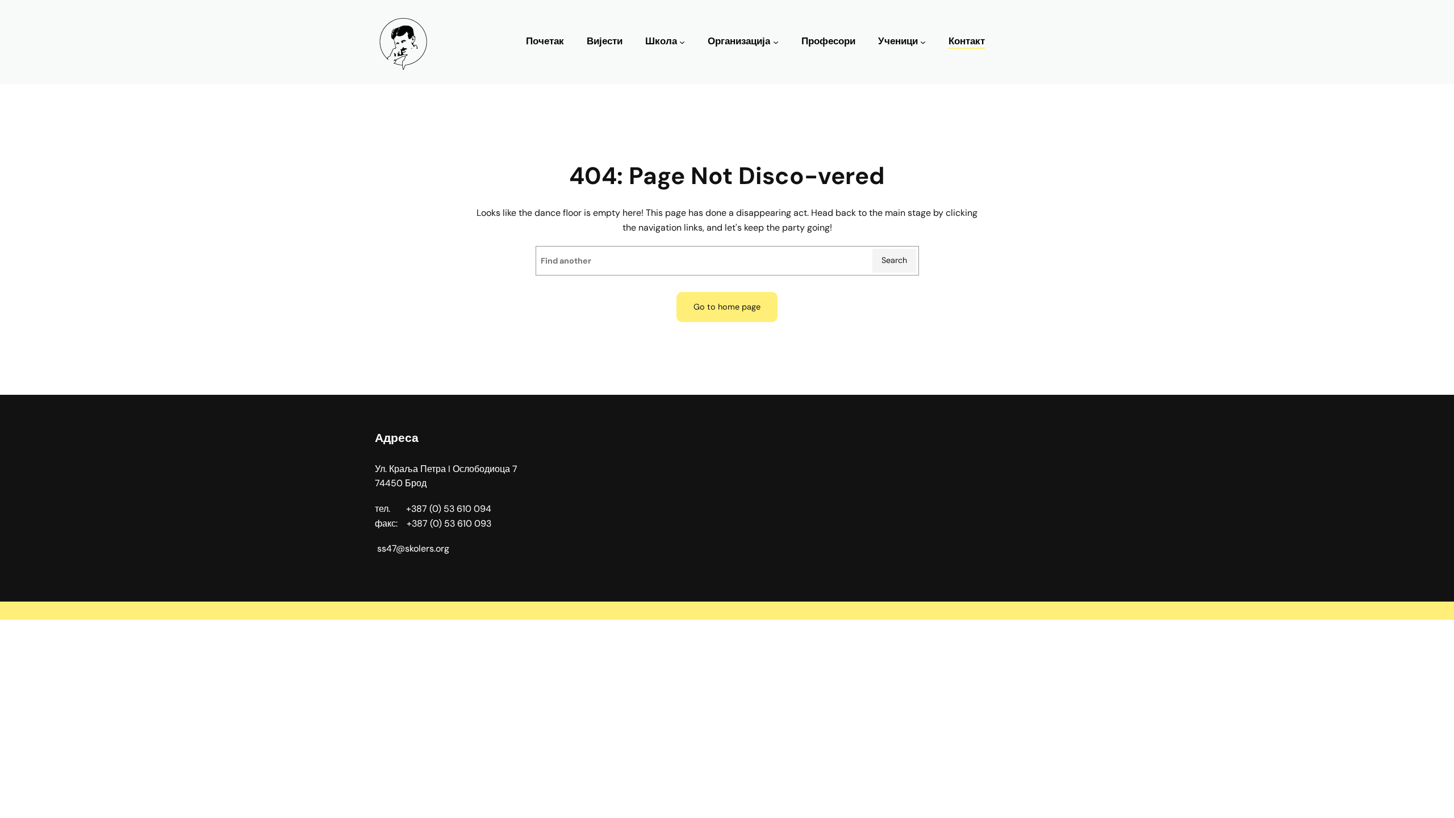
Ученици (898, 41)
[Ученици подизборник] (923, 42)
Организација (739, 41)
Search (894, 260)
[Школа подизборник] (682, 42)
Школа (661, 41)
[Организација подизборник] (776, 42)
